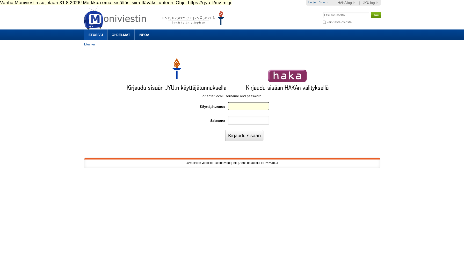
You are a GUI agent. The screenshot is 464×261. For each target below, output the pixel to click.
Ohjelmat (121, 35)
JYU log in (370, 3)
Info (235, 163)
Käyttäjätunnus (212, 107)
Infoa (144, 35)
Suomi (323, 2)
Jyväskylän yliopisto (200, 163)
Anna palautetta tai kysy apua (258, 163)
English (313, 2)
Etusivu (95, 35)
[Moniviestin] (155, 27)
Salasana (217, 121)
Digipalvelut (223, 163)
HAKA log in (346, 3)
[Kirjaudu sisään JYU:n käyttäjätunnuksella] (176, 78)
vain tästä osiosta (339, 22)
